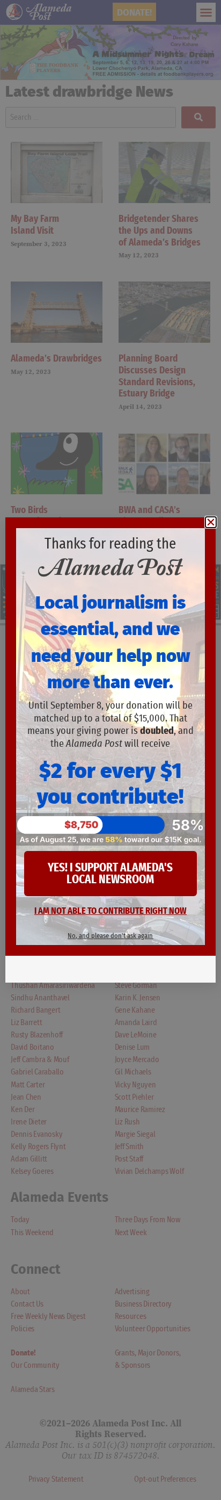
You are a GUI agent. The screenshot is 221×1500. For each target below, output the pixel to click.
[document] (110, 750)
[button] (211, 522)
